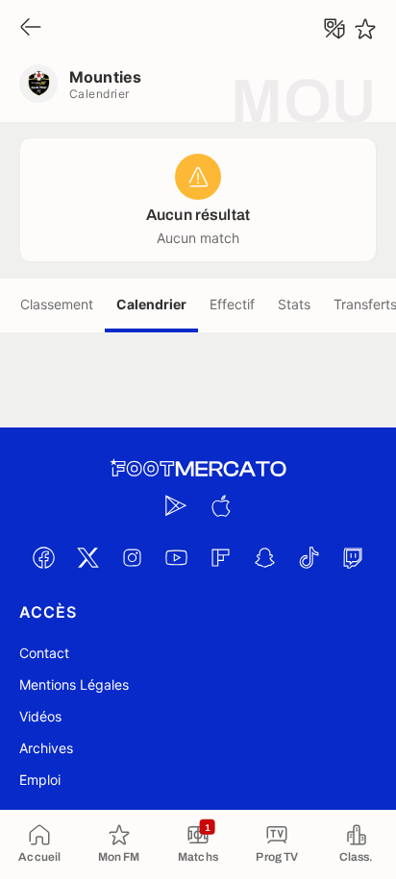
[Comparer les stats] (334, 28)
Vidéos (40, 716)
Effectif (232, 304)
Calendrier (151, 304)
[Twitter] (87, 557)
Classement (56, 304)
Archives (46, 748)
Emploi (40, 779)
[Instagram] (131, 557)
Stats (294, 304)
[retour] (30, 28)
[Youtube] (175, 557)
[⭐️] (365, 28)
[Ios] (220, 505)
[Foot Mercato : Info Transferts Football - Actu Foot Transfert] (198, 468)
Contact (44, 653)
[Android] (175, 505)
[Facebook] (43, 557)
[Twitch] (352, 557)
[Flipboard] (220, 557)
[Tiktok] (308, 557)
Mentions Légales (74, 684)
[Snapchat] (264, 557)
